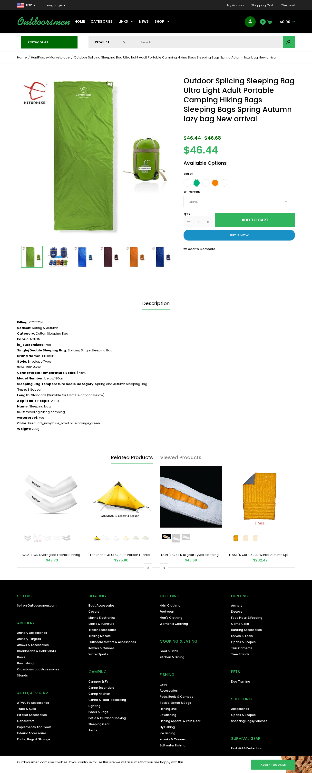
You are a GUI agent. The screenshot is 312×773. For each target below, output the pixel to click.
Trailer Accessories (102, 630)
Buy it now (239, 235)
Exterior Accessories (32, 715)
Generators (25, 721)
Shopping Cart (262, 5)
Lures (163, 684)
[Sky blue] (206, 183)
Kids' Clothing (170, 605)
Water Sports (98, 654)
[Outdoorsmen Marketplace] (44, 24)
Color (189, 174)
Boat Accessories (101, 605)
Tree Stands (240, 654)
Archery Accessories (32, 633)
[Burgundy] (224, 183)
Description (156, 303)
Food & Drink (169, 651)
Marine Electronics (102, 618)
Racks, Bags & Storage (33, 739)
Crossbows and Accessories (38, 669)
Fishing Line (168, 709)
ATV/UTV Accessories (33, 703)
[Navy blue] (187, 183)
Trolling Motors (99, 636)
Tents (93, 730)
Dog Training (240, 681)
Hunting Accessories (246, 630)
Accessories (169, 690)
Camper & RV (98, 681)
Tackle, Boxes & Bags (175, 703)
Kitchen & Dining (172, 657)
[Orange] (215, 183)
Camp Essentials (101, 688)
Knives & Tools (242, 636)
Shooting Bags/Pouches (249, 721)
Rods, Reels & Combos (176, 697)
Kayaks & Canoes (101, 648)
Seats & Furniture (101, 624)
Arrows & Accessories (33, 645)
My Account (236, 5)
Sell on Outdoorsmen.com (37, 605)
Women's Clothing (174, 624)
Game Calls (240, 624)
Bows (21, 657)
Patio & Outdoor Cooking (107, 718)
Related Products (132, 457)
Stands (22, 675)
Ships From (192, 192)
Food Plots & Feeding (246, 618)
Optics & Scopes (243, 642)
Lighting (94, 706)
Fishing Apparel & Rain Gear (180, 721)
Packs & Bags (98, 712)
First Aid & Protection (246, 748)
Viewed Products (180, 457)
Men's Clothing (171, 618)
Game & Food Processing (107, 700)
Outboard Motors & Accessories (112, 642)
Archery (236, 605)
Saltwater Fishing (172, 745)
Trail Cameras (241, 648)
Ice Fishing (167, 733)
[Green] (196, 183)
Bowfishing (25, 663)
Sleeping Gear (98, 724)
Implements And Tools (34, 727)
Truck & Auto (26, 709)
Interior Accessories (32, 733)
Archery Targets (29, 639)
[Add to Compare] (76, 473)
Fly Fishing (167, 727)
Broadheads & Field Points (36, 651)
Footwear (167, 611)
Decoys (236, 611)
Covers (93, 611)
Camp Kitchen (99, 694)
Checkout (288, 5)
